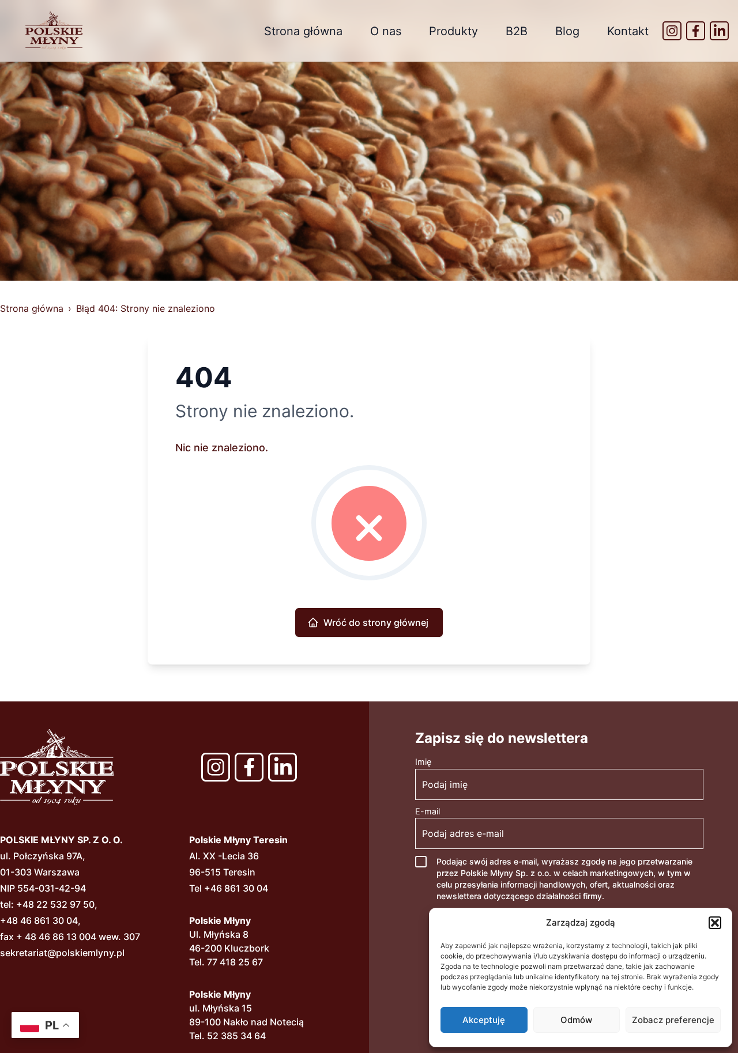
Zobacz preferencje (673, 1019)
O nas (385, 31)
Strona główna (303, 31)
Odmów (576, 1019)
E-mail (427, 811)
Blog (567, 31)
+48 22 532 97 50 (55, 904)
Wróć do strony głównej (375, 622)
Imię (423, 762)
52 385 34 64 (236, 1035)
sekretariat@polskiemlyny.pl (62, 952)
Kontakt (628, 31)
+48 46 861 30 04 (39, 920)
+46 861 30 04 (236, 888)
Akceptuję (483, 1019)
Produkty (453, 31)
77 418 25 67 (235, 962)
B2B (517, 31)
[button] (715, 923)
